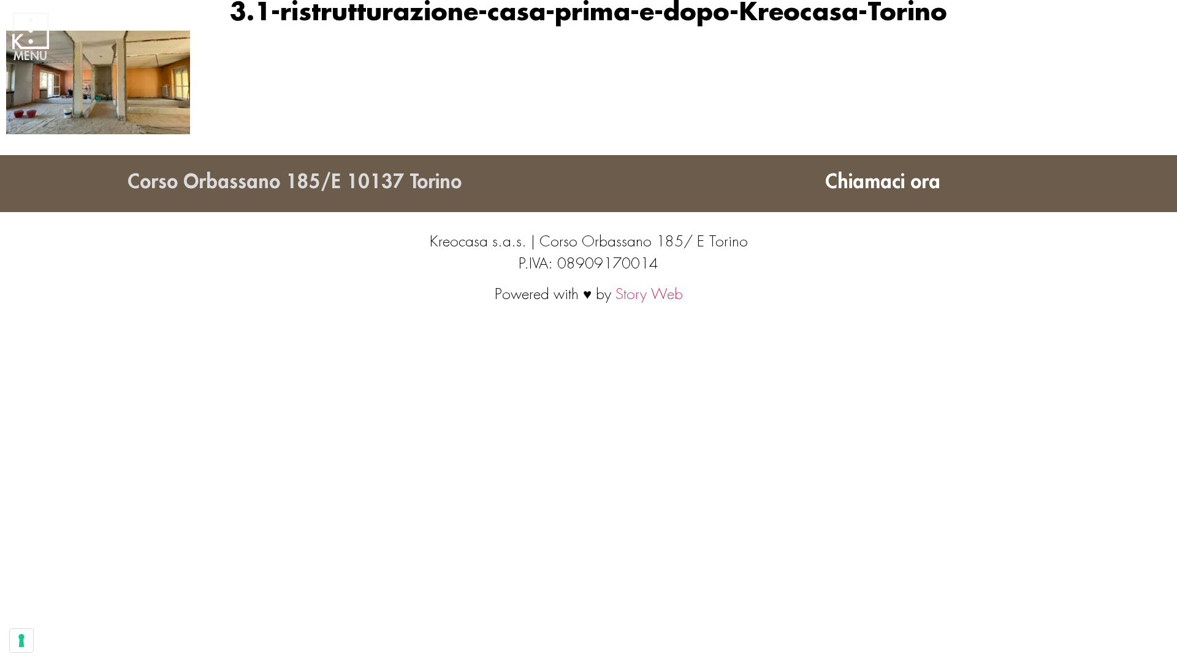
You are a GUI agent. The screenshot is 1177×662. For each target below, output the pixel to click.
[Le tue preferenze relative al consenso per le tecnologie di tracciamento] (21, 640)
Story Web (649, 294)
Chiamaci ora (882, 182)
